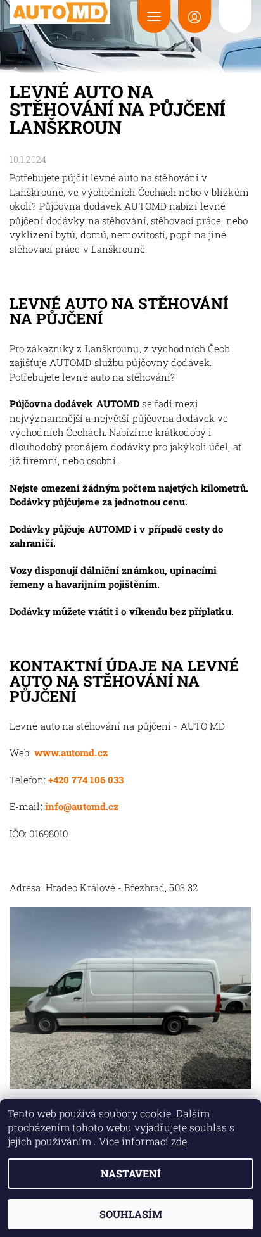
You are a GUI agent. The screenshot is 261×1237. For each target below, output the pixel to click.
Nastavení (131, 1173)
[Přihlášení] (194, 16)
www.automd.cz (71, 752)
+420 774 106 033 (86, 779)
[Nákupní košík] (235, 16)
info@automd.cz (81, 806)
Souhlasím (130, 1214)
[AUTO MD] (60, 12)
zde (179, 1141)
